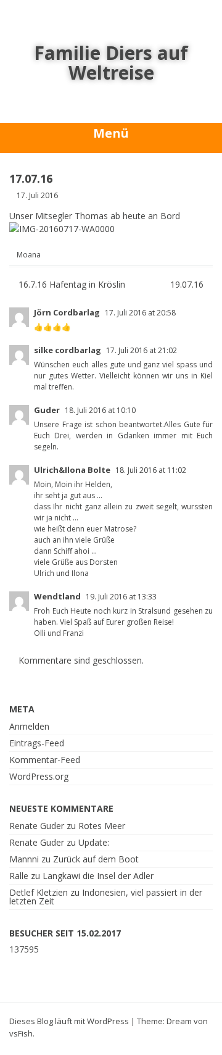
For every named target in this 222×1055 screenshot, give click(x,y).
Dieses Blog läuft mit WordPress (69, 1021)
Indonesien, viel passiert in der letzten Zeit (105, 896)
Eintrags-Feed (36, 743)
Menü (111, 133)
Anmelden (29, 726)
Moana (29, 255)
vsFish (21, 1033)
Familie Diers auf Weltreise (111, 62)
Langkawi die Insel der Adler (98, 876)
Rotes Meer (101, 826)
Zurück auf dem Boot (96, 859)
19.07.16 (188, 284)
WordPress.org (38, 776)
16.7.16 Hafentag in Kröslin (70, 284)
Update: (93, 842)
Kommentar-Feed (44, 759)
